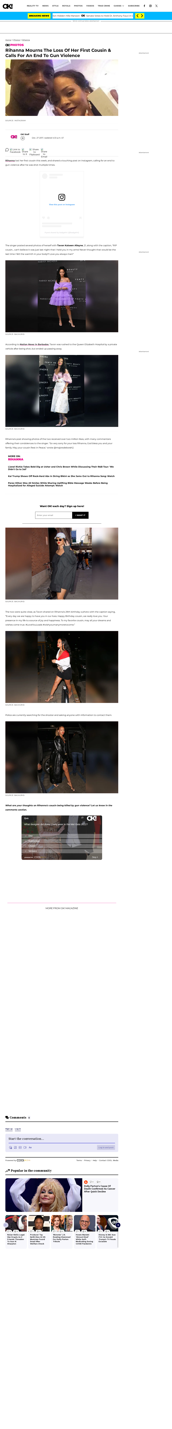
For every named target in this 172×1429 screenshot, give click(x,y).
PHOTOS (78, 6)
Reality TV (33, 6)
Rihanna (26, 40)
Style (55, 6)
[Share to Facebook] (15, 149)
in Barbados (34, 344)
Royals (66, 6)
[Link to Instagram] (150, 5)
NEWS (45, 6)
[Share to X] (25, 149)
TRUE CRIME (104, 6)
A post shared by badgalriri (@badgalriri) (62, 232)
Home (8, 40)
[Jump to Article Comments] (7, 149)
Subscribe (133, 6)
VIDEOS (90, 6)
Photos (16, 40)
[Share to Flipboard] (34, 149)
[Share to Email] (44, 149)
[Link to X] (156, 5)
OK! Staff (25, 134)
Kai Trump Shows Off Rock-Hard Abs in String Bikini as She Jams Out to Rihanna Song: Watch (61, 476)
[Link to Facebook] (144, 5)
